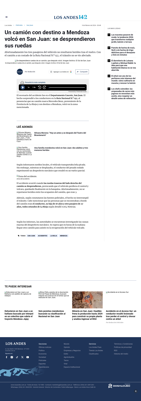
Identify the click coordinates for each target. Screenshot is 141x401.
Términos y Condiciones (123, 344)
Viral (65, 364)
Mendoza (63, 236)
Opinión (67, 347)
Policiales (19, 25)
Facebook (6, 357)
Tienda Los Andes (96, 350)
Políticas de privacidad (123, 347)
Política (42, 350)
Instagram (11, 357)
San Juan (31, 236)
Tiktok (17, 357)
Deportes (42, 364)
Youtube (27, 357)
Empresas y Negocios (72, 350)
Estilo (66, 354)
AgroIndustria (69, 357)
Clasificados (93, 354)
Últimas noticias (45, 347)
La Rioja (53, 236)
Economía (42, 354)
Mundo (66, 344)
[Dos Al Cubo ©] (119, 387)
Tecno (66, 360)
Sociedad (42, 357)
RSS (115, 350)
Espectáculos (44, 367)
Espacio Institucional (72, 367)
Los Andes (8, 25)
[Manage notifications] (136, 391)
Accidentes (42, 236)
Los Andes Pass (95, 347)
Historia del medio (121, 354)
